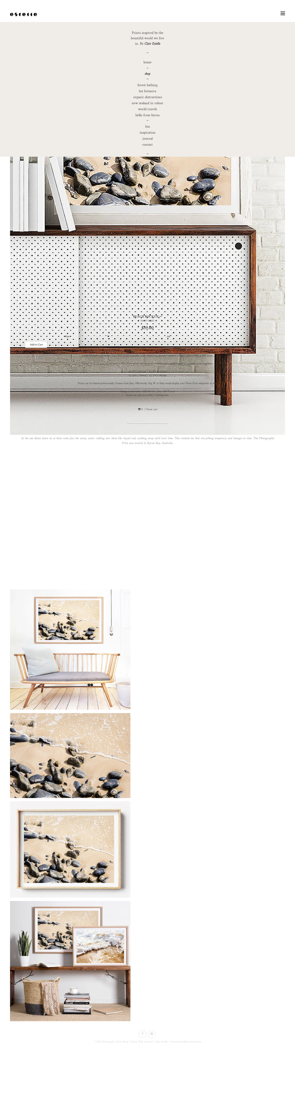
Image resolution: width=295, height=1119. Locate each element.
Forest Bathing (147, 85)
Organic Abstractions (147, 97)
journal (147, 138)
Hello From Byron (147, 115)
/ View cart (149, 409)
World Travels (147, 109)
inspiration (148, 132)
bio (147, 126)
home (147, 62)
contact (147, 144)
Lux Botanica (147, 91)
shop (147, 73)
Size (67, 336)
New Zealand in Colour (147, 103)
